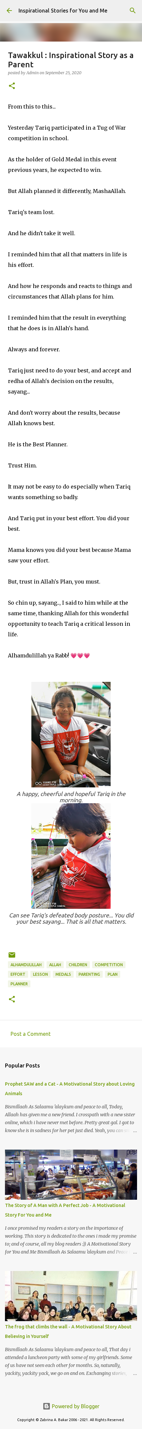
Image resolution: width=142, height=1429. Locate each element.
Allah (55, 965)
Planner (19, 984)
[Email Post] (12, 957)
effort (18, 974)
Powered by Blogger (75, 1406)
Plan (113, 974)
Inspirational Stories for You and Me (62, 11)
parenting (89, 974)
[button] (12, 86)
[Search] (133, 10)
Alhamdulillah (26, 965)
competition (109, 965)
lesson (40, 974)
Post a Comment (31, 1034)
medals (63, 974)
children (78, 965)
